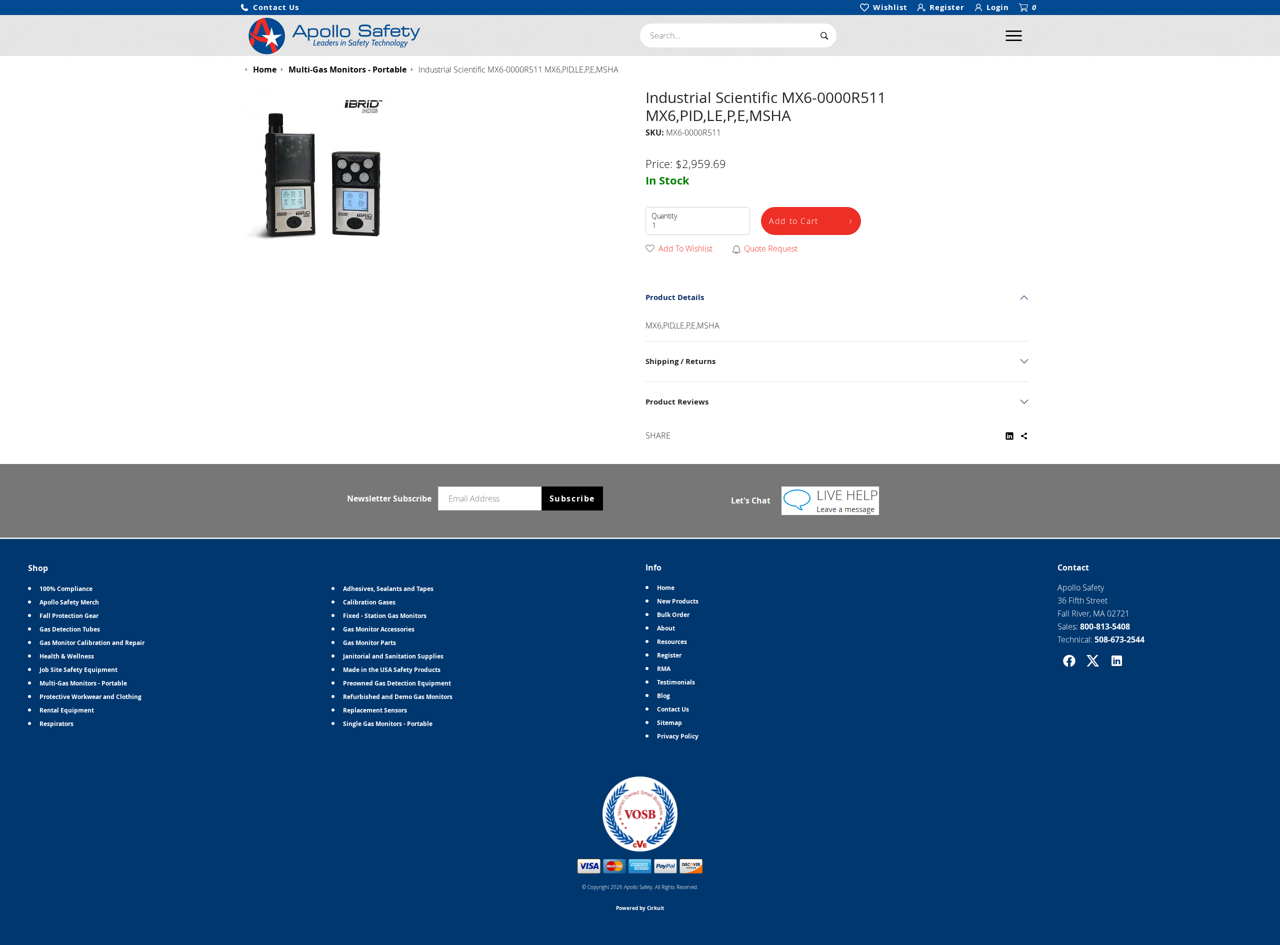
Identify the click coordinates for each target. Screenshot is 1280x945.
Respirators (57, 724)
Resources (672, 642)
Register (669, 655)
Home (665, 588)
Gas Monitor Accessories (378, 629)
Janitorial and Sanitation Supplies (393, 656)
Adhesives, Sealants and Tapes (388, 588)
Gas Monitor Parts (369, 642)
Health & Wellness (67, 656)
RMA (663, 668)
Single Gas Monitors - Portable (387, 724)
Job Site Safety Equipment (79, 670)
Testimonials (676, 682)
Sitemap (669, 722)
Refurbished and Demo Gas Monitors (397, 696)
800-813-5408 (1105, 626)
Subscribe (572, 498)
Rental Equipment (67, 710)
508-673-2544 (1119, 639)
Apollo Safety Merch (69, 602)
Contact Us (673, 709)
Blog (663, 696)
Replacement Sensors (375, 710)
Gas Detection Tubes (70, 629)
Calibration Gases (369, 602)
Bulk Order (673, 614)
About (666, 628)
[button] (269, 8)
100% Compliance (66, 588)
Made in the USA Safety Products (391, 670)
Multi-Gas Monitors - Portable (83, 683)
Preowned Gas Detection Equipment (397, 683)
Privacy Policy (677, 736)
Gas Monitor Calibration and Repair (92, 642)
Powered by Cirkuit (640, 908)
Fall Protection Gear (69, 616)
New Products (677, 601)
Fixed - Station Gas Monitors (384, 616)
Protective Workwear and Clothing (91, 696)
